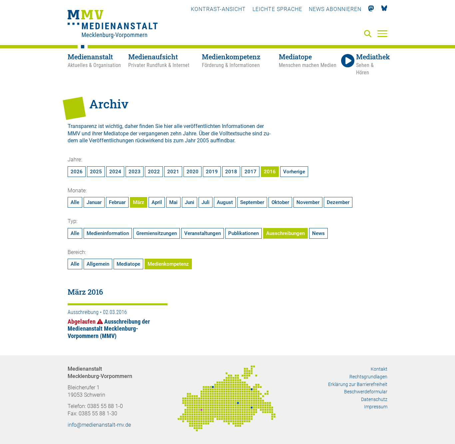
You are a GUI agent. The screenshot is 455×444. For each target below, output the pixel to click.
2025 (96, 172)
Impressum (375, 406)
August (225, 202)
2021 (173, 172)
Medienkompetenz (168, 264)
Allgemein (98, 264)
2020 (193, 172)
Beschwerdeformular (365, 391)
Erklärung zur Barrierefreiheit (357, 384)
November (307, 202)
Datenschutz (374, 399)
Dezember (338, 202)
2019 (212, 172)
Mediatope (128, 264)
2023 (135, 172)
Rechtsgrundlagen (368, 376)
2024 (115, 172)
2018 (231, 172)
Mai (173, 202)
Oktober (280, 202)
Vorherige (294, 172)
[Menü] (382, 33)
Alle (75, 202)
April (157, 202)
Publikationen (243, 233)
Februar (117, 202)
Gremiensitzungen (156, 233)
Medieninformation (108, 233)
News (318, 233)
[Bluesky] (384, 9)
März (138, 202)
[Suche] (369, 34)
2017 (250, 172)
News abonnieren (335, 9)
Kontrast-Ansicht (218, 9)
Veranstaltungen (202, 233)
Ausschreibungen (285, 233)
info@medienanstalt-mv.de (99, 425)
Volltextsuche (235, 133)
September (252, 202)
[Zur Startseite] (113, 25)
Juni (189, 202)
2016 (270, 172)
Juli (206, 202)
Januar (94, 202)
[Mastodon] (371, 9)
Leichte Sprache (277, 9)
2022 (154, 172)
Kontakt (379, 369)
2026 (77, 172)
